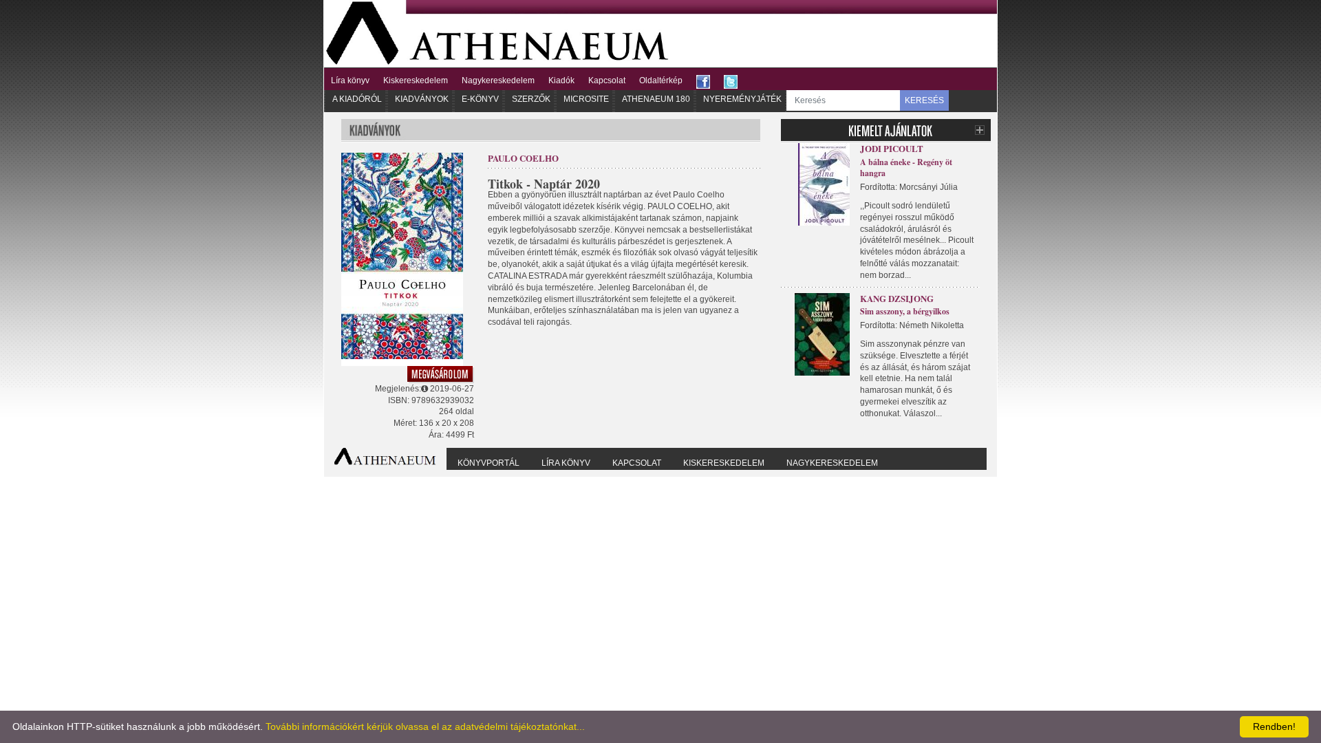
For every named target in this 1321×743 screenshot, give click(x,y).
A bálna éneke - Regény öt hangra (906, 168)
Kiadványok (422, 99)
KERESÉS (924, 100)
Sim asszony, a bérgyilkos (904, 311)
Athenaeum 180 (656, 99)
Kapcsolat (606, 80)
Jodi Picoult (891, 148)
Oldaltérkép (661, 80)
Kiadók (561, 80)
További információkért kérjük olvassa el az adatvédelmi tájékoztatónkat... (425, 726)
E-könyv (480, 99)
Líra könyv (350, 80)
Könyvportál (488, 463)
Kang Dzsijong (897, 298)
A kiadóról (357, 99)
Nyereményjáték (742, 99)
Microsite (586, 99)
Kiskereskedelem (415, 80)
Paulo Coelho (523, 157)
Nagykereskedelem (498, 80)
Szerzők (531, 99)
